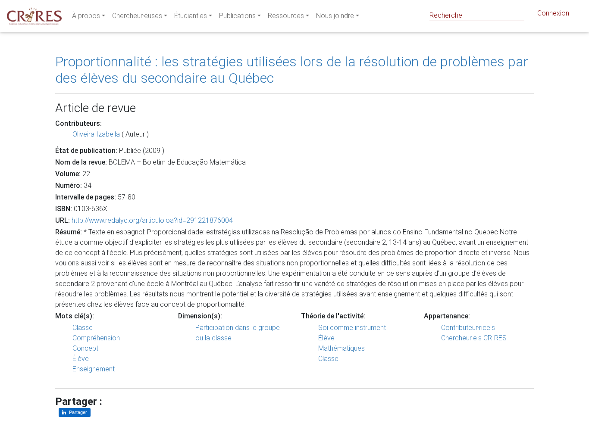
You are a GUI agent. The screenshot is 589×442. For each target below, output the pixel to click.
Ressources (286, 16)
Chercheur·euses (137, 16)
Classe (82, 328)
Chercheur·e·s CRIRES (474, 338)
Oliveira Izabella (96, 134)
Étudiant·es (190, 16)
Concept (85, 348)
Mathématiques (341, 348)
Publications (237, 16)
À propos (86, 16)
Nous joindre (335, 16)
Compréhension (96, 338)
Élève (80, 359)
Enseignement (93, 369)
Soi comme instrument (352, 328)
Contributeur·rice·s (468, 328)
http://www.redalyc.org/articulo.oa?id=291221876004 (152, 220)
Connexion (553, 13)
